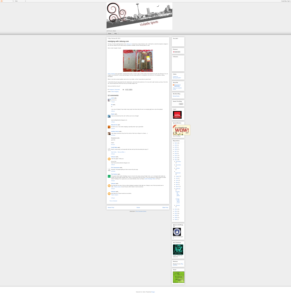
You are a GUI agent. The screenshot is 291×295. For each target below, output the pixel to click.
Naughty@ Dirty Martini (178, 194)
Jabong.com (129, 44)
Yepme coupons (114, 194)
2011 (176, 211)
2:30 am (113, 111)
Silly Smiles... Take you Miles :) (118, 152)
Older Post (165, 207)
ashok (112, 98)
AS (112, 104)
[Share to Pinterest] (131, 89)
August (178, 176)
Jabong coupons (117, 186)
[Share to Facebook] (130, 89)
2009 (176, 215)
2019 (176, 147)
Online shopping (111, 73)
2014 (176, 157)
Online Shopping (114, 91)
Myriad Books (176, 96)
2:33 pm (113, 198)
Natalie (112, 114)
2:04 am (113, 164)
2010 (176, 213)
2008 (176, 217)
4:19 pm (113, 180)
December (178, 161)
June (177, 180)
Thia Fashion (114, 174)
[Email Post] (123, 89)
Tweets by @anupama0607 (177, 77)
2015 (176, 155)
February (178, 188)
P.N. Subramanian (115, 167)
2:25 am (113, 128)
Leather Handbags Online (149, 178)
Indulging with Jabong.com (178, 200)
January (178, 205)
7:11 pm (113, 101)
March (177, 186)
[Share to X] (129, 89)
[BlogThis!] (127, 89)
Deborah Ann (114, 124)
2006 (176, 219)
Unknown (113, 156)
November (178, 164)
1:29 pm (113, 122)
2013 (176, 159)
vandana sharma (115, 131)
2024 (176, 143)
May (177, 182)
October (178, 168)
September (178, 172)
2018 (176, 149)
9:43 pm (113, 154)
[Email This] (126, 89)
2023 (176, 145)
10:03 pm (113, 135)
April (177, 184)
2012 (176, 209)
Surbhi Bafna (114, 147)
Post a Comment (113, 200)
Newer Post (111, 207)
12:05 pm (113, 171)
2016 (176, 153)
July (177, 178)
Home (109, 33)
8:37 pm (113, 144)
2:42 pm (113, 188)
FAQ (115, 33)
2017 (176, 151)
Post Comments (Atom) (141, 211)
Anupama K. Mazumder (177, 85)
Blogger (153, 291)
